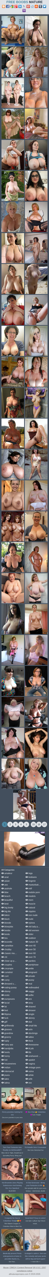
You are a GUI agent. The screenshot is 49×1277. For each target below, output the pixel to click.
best (6, 904)
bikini (7, 915)
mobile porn (34, 892)
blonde (7, 923)
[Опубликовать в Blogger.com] (3, 6)
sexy (30, 1003)
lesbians (32, 877)
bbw (6, 892)
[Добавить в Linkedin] (20, 6)
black (7, 919)
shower (32, 1010)
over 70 (32, 957)
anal (6, 877)
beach (7, 896)
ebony (7, 991)
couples (8, 965)
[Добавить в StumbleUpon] (36, 6)
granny (7, 1037)
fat (5, 1006)
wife (30, 1079)
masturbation (34, 885)
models (32, 896)
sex (30, 999)
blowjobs (8, 926)
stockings (33, 1033)
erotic (7, 995)
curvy (7, 980)
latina (7, 1083)
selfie (31, 995)
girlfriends (9, 1025)
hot (5, 1060)
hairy (6, 1041)
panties (32, 961)
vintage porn (34, 1067)
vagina (31, 1064)
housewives (10, 1064)
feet (6, 1010)
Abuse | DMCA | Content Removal (17, 1267)
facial (7, 1003)
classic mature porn (13, 953)
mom (30, 900)
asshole (8, 888)
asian (7, 881)
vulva (31, 1071)
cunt (6, 976)
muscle (31, 904)
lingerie (32, 881)
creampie (8, 968)
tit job (31, 1048)
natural (31, 907)
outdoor (32, 938)
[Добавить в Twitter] (44, 6)
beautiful (8, 900)
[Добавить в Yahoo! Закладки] (24, 10)
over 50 (32, 949)
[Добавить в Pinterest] (28, 6)
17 (44, 824)
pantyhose (33, 965)
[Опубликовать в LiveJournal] (24, 6)
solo (30, 1029)
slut (30, 1022)
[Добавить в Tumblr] (40, 6)
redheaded (33, 987)
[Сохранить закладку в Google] (11, 6)
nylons (31, 923)
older (30, 934)
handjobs (8, 1048)
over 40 (32, 945)
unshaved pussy (36, 1056)
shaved (32, 1006)
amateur (8, 873)
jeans (7, 1075)
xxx (30, 1083)
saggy (31, 991)
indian (7, 1067)
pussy (31, 980)
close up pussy (11, 961)
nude (30, 919)
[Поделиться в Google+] (16, 6)
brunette (8, 942)
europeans (9, 999)
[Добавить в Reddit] (32, 6)
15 (33, 824)
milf (30, 888)
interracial (9, 1071)
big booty (8, 907)
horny (7, 1056)
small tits (32, 1025)
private (31, 976)
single (31, 1014)
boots (7, 934)
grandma (8, 1033)
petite (31, 968)
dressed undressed (13, 984)
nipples (32, 911)
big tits (7, 911)
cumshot (8, 972)
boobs (7, 930)
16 (39, 824)
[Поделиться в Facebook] (7, 6)
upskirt (31, 1060)
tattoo (31, 1037)
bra (5, 938)
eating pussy (10, 987)
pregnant (32, 972)
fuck (6, 1018)
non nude (33, 915)
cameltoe (8, 945)
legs (30, 873)
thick (30, 1041)
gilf (5, 1022)
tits (29, 1052)
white (31, 1075)
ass (6, 885)
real (30, 984)
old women (33, 930)
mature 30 (33, 942)
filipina (7, 1014)
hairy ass (8, 1044)
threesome (33, 1044)
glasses (8, 1029)
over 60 (32, 953)
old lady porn (34, 926)
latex (6, 1079)
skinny (31, 1018)
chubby (7, 949)
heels (7, 1052)
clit (5, 957)
